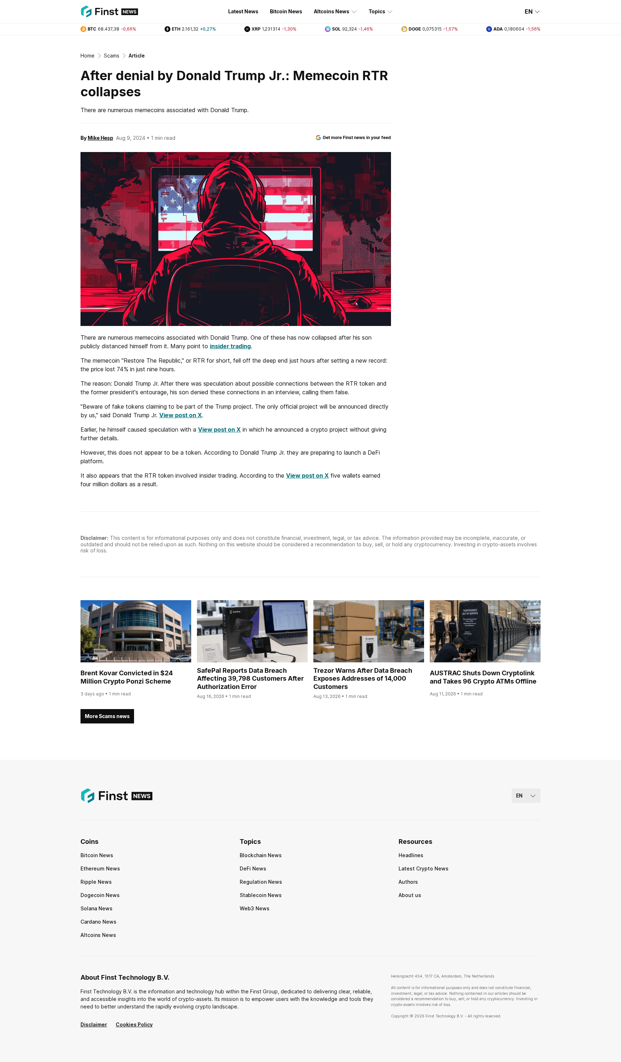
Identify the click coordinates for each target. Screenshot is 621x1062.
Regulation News (261, 882)
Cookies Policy (134, 1024)
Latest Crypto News (423, 868)
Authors (408, 882)
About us (410, 895)
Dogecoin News (100, 895)
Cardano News (98, 922)
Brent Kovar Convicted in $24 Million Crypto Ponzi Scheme (126, 677)
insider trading (230, 346)
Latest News (243, 11)
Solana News (96, 908)
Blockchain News (261, 855)
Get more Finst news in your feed (357, 137)
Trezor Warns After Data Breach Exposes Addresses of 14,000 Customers (362, 678)
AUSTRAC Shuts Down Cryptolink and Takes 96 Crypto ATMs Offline (483, 677)
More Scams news (107, 716)
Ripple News (96, 882)
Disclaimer (93, 1024)
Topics (377, 11)
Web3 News (255, 908)
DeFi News (253, 868)
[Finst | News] (109, 11)
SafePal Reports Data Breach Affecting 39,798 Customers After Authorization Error (250, 678)
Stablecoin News (261, 895)
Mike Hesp (100, 138)
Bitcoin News (286, 11)
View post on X (180, 415)
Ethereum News (100, 868)
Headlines (411, 855)
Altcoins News (331, 11)
